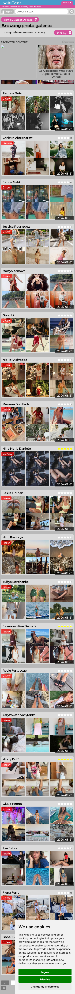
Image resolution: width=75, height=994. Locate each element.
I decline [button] (45, 979)
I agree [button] (45, 972)
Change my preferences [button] (45, 986)
